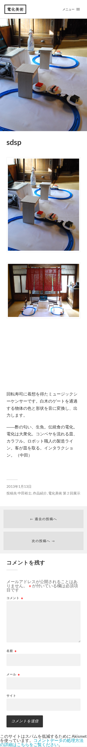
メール (13, 674)
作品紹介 (40, 493)
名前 (11, 650)
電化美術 (15, 9)
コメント (14, 597)
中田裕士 (25, 493)
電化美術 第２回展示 (64, 493)
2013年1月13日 (19, 486)
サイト (11, 695)
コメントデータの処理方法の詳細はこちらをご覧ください (42, 742)
